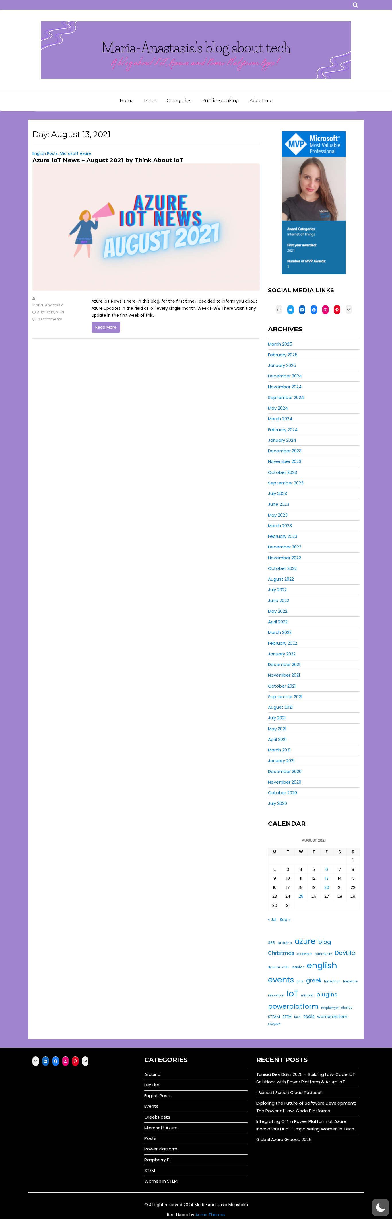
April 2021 (277, 739)
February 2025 (283, 355)
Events (151, 1106)
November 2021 (284, 675)
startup (346, 1008)
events (281, 979)
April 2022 (278, 622)
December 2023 (285, 451)
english (322, 965)
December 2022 (284, 547)
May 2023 (278, 515)
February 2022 (282, 643)
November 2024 (285, 387)
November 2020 (284, 782)
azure (305, 941)
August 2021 (280, 707)
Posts (150, 100)
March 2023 (280, 526)
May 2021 (277, 729)
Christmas (281, 953)
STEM (287, 1016)
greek (313, 980)
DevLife (345, 953)
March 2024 (280, 419)
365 (271, 942)
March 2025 (280, 344)
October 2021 (282, 686)
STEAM (274, 1016)
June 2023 (278, 504)
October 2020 (282, 793)
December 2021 (284, 664)
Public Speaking (220, 100)
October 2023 (282, 472)
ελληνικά (274, 1024)
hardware (350, 981)
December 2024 (285, 376)
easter (298, 967)
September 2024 (286, 397)
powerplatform (293, 1006)
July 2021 (277, 718)
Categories (179, 100)
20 (326, 887)
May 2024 (278, 408)
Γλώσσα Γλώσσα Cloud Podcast (289, 1092)
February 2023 (282, 536)
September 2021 (285, 697)
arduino (284, 942)
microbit (307, 995)
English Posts (45, 153)
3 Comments (50, 319)
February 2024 (283, 430)
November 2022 (284, 558)
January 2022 (282, 654)
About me (261, 100)
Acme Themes (210, 1215)
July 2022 (277, 590)
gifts (300, 981)
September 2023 (286, 483)
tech (297, 1017)
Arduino (152, 1074)
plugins (326, 994)
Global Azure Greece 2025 (284, 1139)
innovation (276, 995)
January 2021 (281, 761)
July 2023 (277, 493)
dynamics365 (278, 967)
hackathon (332, 981)
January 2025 (282, 365)
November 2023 (284, 461)
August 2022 (281, 579)
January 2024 (282, 440)
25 (301, 896)
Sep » (285, 919)
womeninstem (332, 1016)
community (323, 954)
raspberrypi (330, 1008)
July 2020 (277, 803)
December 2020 (285, 771)
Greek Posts (157, 1117)
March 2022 (280, 632)
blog (324, 942)
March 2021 (279, 750)
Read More (106, 327)
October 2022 (282, 568)
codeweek (304, 954)
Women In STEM (161, 1181)
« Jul (272, 919)
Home (127, 100)
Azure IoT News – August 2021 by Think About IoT (107, 160)
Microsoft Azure (75, 153)
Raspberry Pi (157, 1160)
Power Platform (160, 1149)
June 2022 (278, 600)
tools (309, 1016)
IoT (292, 993)
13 (327, 878)
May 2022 (277, 611)
